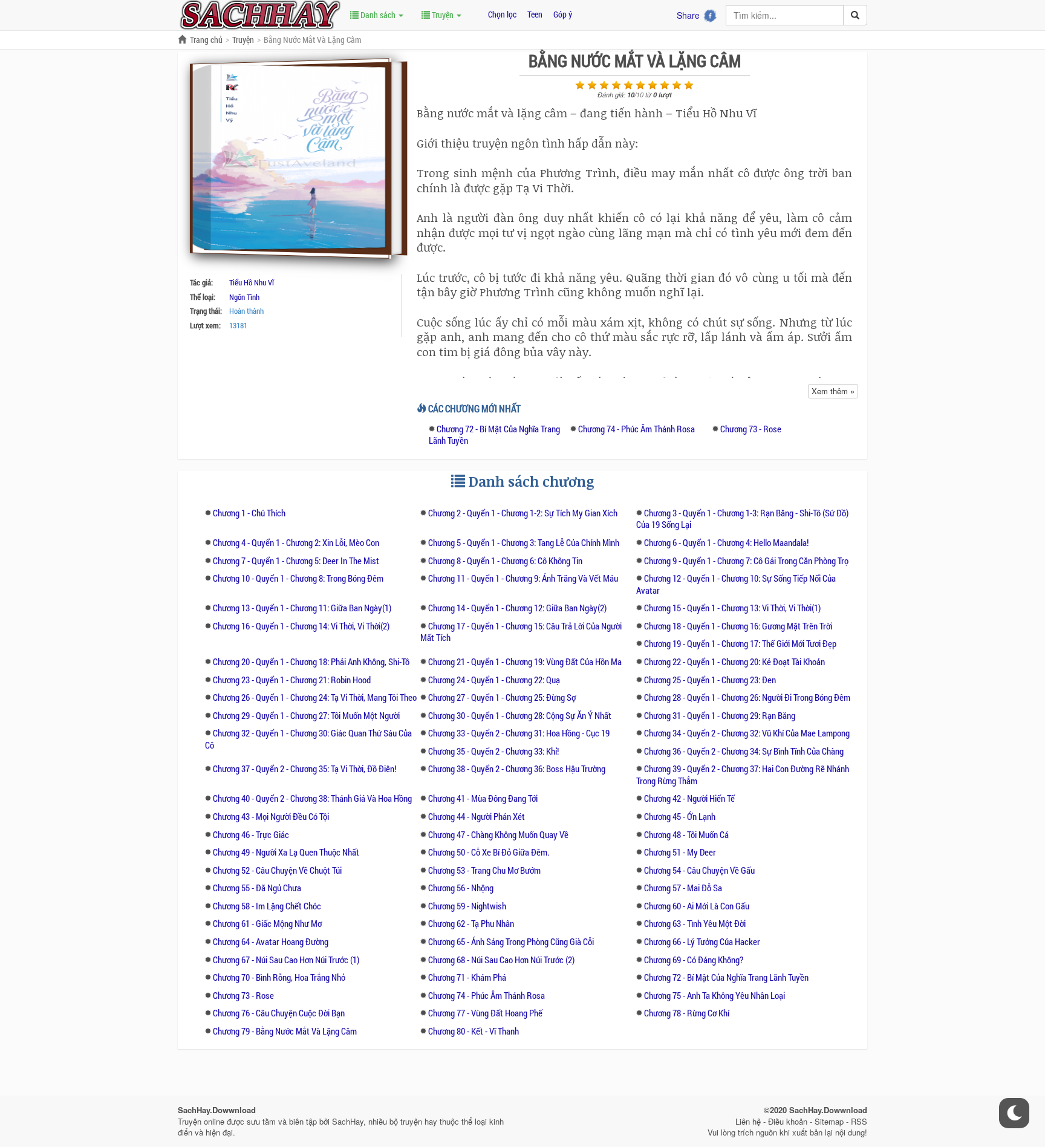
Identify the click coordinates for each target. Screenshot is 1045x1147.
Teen (534, 14)
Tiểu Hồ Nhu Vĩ (251, 282)
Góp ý (562, 14)
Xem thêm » (833, 391)
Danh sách (378, 15)
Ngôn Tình (244, 296)
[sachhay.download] (259, 14)
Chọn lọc (502, 14)
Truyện (442, 15)
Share (688, 15)
